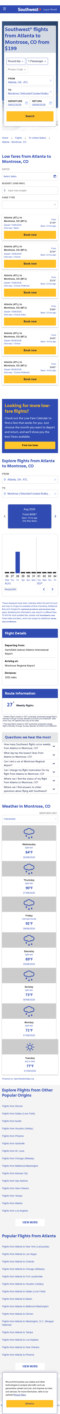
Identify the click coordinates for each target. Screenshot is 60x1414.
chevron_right (55, 516)
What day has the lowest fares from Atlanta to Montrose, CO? (24, 755)
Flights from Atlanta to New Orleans (20, 1347)
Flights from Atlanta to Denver (17, 1314)
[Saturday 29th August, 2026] (23, 572)
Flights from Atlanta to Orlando (18, 1261)
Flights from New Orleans (15, 1188)
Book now (30, 234)
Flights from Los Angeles (15, 1210)
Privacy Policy (20, 1395)
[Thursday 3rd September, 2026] (50, 572)
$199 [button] (11, 48)
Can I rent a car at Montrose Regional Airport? (24, 763)
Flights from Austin (12, 1121)
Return (37, 101)
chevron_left (4, 516)
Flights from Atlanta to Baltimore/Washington (25, 1306)
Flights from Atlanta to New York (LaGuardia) (25, 1246)
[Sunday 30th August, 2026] (28, 572)
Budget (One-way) (13, 183)
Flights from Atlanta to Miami (17, 1299)
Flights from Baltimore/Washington (20, 1166)
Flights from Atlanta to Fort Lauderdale (22, 1276)
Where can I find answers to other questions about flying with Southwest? (25, 789)
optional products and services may (38, 609)
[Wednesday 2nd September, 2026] (44, 572)
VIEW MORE (30, 1222)
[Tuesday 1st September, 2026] (39, 572)
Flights (18, 138)
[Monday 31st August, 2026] (34, 572)
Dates (6, 169)
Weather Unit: (48, 813)
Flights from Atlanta (12, 1203)
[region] (29, 1393)
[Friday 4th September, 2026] (55, 572)
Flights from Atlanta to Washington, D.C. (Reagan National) (28, 1323)
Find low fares (30, 445)
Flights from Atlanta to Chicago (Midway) (23, 1269)
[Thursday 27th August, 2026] (12, 572)
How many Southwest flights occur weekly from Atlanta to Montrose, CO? (27, 746)
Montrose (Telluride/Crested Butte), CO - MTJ (28, 93)
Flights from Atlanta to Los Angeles (20, 1339)
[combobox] (30, 480)
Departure (15, 101)
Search (30, 116)
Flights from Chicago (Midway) (18, 1158)
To (9, 90)
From (11, 78)
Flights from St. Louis (13, 1151)
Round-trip (14, 61)
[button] (4, 9)
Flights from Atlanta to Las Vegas (19, 1254)
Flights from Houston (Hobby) (17, 1128)
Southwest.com (47, 615)
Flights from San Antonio (15, 1180)
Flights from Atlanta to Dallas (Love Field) (24, 1291)
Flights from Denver (12, 1106)
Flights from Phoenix (13, 1136)
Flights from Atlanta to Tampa (17, 1332)
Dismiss (30, 1403)
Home (5, 138)
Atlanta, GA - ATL (18, 82)
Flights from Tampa (12, 1195)
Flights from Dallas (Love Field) (18, 1113)
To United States (37, 138)
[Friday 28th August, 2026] (18, 562)
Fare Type (8, 197)
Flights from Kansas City (15, 1173)
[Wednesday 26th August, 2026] (7, 572)
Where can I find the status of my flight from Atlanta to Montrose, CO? (25, 780)
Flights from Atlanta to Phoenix (18, 1354)
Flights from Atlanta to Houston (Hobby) (23, 1284)
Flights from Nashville (13, 1143)
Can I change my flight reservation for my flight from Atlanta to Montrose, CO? (26, 772)
